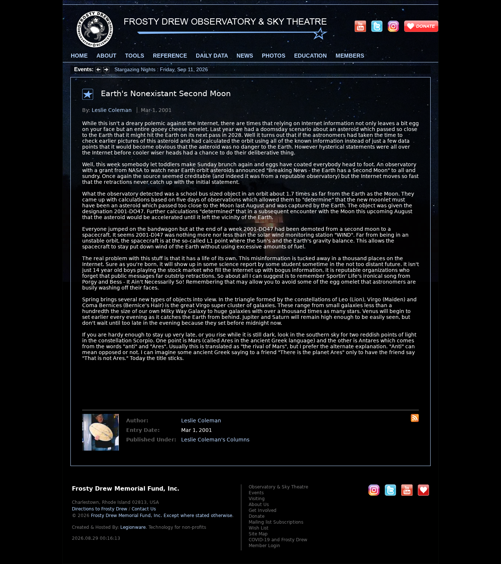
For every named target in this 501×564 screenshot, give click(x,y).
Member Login (264, 545)
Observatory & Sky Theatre (278, 487)
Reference (170, 56)
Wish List (258, 528)
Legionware (133, 527)
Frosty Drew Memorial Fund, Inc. (161, 515)
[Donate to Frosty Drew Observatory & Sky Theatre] (423, 489)
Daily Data (212, 56)
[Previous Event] (98, 70)
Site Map (258, 533)
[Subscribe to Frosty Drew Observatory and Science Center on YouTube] (360, 26)
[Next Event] (106, 70)
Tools (134, 56)
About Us (259, 504)
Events (256, 492)
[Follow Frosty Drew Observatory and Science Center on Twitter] (390, 489)
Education (310, 56)
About (106, 56)
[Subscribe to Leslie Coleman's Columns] (415, 420)
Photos (273, 56)
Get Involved (263, 510)
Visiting (257, 498)
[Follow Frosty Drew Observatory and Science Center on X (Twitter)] (377, 26)
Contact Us (144, 509)
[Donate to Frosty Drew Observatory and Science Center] (421, 26)
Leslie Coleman (112, 110)
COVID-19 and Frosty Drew (278, 539)
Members (350, 56)
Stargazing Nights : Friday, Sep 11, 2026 (161, 69)
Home (79, 56)
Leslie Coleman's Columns (215, 440)
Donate (256, 516)
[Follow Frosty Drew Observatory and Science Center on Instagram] (393, 26)
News (245, 56)
